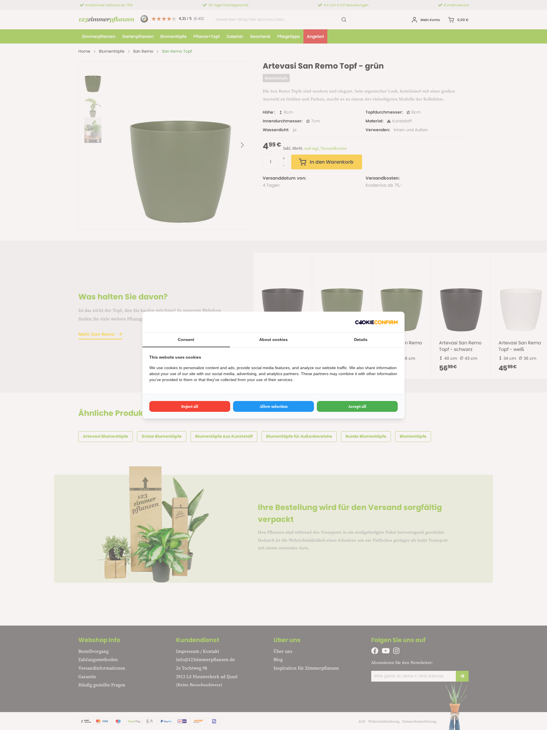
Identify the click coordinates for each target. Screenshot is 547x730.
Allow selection (274, 406)
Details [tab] (361, 339)
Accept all (357, 406)
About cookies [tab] (273, 339)
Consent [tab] (186, 339)
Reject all (189, 406)
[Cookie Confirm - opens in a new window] (376, 322)
